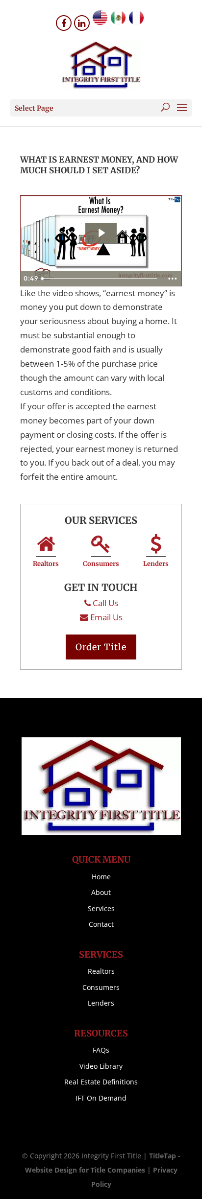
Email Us (106, 617)
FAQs (101, 1050)
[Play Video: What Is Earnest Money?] (101, 233)
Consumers (101, 564)
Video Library (101, 1066)
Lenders (156, 564)
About (101, 892)
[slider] (100, 278)
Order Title (101, 647)
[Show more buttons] (172, 278)
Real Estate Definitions (101, 1081)
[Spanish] (118, 22)
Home (101, 876)
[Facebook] (64, 23)
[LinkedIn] (82, 23)
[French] (136, 22)
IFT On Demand (101, 1098)
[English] (100, 22)
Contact (101, 924)
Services (101, 908)
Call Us (105, 603)
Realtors (46, 564)
